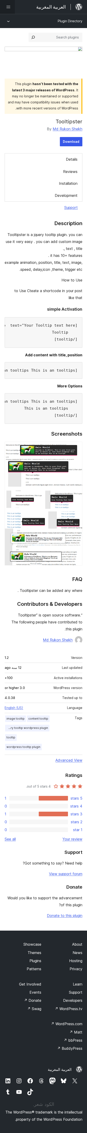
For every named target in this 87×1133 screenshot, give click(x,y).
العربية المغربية (59, 1069)
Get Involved (30, 984)
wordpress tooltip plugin (23, 747)
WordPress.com (66, 1023)
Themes (34, 952)
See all (10, 839)
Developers (72, 1000)
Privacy (76, 969)
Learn (77, 984)
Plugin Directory (70, 21)
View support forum (65, 873)
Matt (75, 1032)
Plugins (35, 960)
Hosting (75, 960)
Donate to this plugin (64, 915)
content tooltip (38, 718)
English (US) (14, 708)
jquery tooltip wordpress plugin (26, 728)
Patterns (34, 969)
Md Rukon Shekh (67, 129)
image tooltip (15, 718)
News (77, 952)
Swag (34, 1008)
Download (71, 142)
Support (71, 207)
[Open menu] (7, 7)
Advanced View (68, 760)
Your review (72, 839)
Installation (68, 183)
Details (71, 159)
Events (35, 992)
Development (66, 195)
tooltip (10, 737)
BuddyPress (69, 1048)
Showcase (32, 944)
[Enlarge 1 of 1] (76, 448)
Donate (32, 1000)
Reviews (70, 171)
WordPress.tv (68, 1008)
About (77, 944)
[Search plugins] (33, 37)
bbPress (73, 1040)
